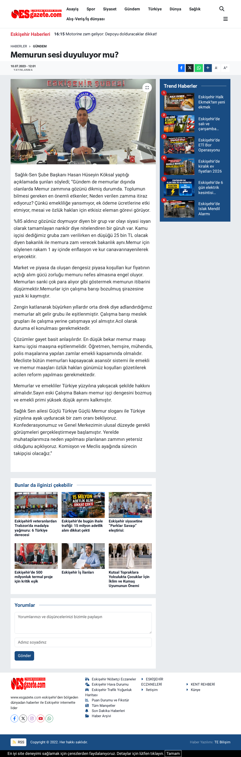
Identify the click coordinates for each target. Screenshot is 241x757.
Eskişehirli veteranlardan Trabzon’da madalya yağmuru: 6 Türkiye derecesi (36, 528)
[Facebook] (14, 718)
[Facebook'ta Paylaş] (181, 68)
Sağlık (195, 9)
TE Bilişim (222, 742)
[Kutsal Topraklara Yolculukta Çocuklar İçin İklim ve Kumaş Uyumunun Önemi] (130, 555)
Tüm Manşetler (103, 705)
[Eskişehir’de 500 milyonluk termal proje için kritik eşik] (36, 555)
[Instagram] (32, 718)
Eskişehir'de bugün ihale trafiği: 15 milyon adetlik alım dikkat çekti (82, 525)
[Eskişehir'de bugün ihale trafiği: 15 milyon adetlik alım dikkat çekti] (83, 504)
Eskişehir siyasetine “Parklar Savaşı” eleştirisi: (125, 525)
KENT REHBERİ (203, 684)
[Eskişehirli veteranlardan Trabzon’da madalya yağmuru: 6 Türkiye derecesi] (36, 504)
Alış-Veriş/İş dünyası (85, 19)
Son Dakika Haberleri (108, 711)
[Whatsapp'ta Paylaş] (199, 68)
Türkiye (155, 9)
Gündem (132, 9)
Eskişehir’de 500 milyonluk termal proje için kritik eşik (34, 576)
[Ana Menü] (223, 19)
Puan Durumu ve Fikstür (110, 700)
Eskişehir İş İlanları (78, 572)
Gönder (24, 655)
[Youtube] (40, 718)
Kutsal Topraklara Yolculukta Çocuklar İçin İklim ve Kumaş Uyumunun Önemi (129, 579)
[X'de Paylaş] (190, 68)
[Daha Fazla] (208, 68)
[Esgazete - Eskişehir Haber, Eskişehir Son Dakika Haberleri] (36, 13)
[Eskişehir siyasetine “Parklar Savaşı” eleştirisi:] (130, 504)
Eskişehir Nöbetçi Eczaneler (114, 679)
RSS (20, 742)
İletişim (152, 690)
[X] (23, 718)
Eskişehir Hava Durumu (110, 684)
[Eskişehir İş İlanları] (83, 555)
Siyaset (109, 9)
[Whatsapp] (49, 718)
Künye (195, 690)
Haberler (19, 46)
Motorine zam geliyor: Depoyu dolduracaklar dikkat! (105, 34)
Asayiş (72, 9)
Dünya (175, 9)
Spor (91, 9)
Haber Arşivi (101, 716)
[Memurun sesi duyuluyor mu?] (83, 121)
